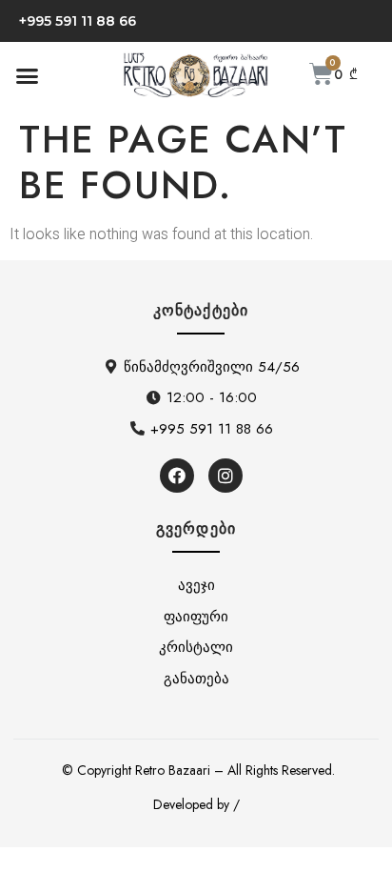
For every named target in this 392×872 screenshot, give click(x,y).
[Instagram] (225, 475)
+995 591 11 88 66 (77, 21)
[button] (28, 75)
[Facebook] (177, 475)
